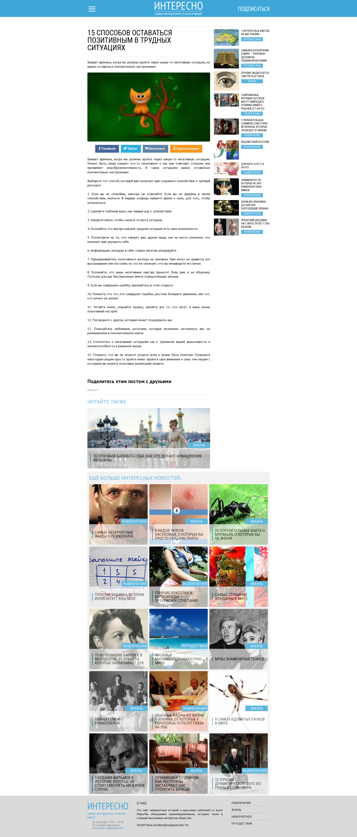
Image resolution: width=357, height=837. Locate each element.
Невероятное (241, 816)
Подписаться (254, 9)
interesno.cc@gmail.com (108, 828)
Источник (92, 390)
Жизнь (236, 809)
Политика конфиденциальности (162, 825)
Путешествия (241, 823)
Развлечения (241, 802)
